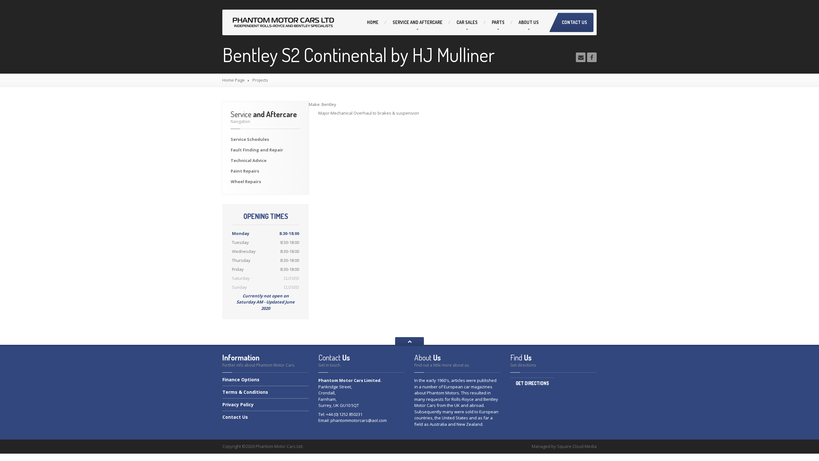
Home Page (233, 80)
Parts (498, 22)
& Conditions (245, 392)
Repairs (245, 171)
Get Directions (532, 383)
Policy (238, 404)
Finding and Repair (257, 150)
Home (372, 22)
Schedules (250, 139)
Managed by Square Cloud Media (564, 446)
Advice (248, 160)
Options (240, 380)
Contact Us (574, 22)
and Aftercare (417, 22)
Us (529, 22)
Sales (467, 22)
